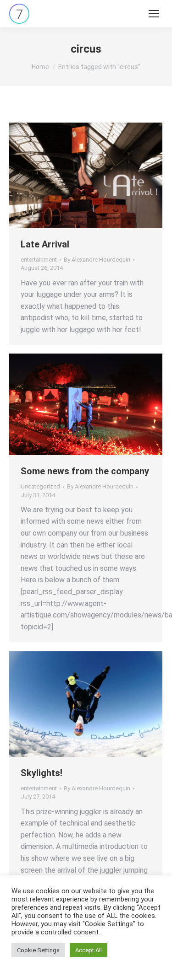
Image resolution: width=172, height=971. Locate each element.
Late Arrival (45, 244)
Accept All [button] (88, 950)
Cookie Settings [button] (38, 950)
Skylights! (41, 772)
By (97, 259)
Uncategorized (40, 486)
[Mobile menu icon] (153, 14)
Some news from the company (85, 471)
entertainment (39, 259)
